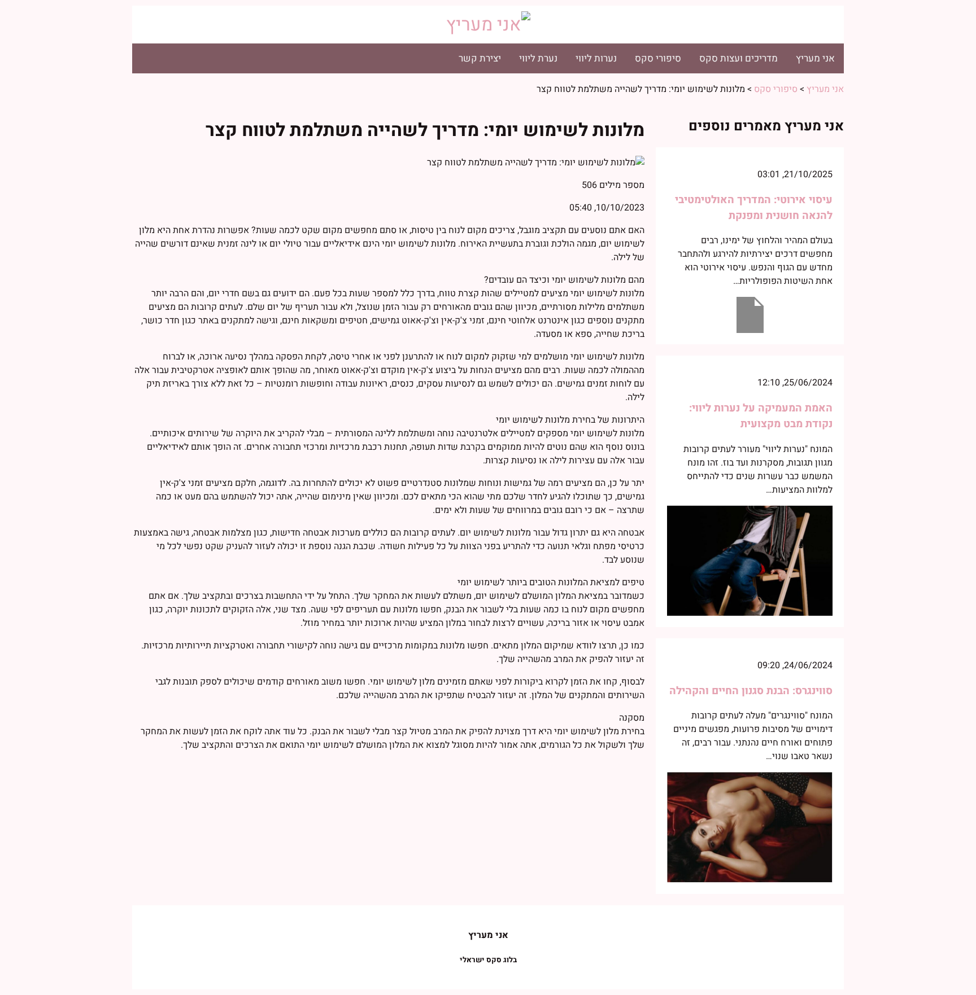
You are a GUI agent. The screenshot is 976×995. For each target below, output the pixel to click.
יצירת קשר (480, 58)
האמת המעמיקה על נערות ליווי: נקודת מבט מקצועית (761, 416)
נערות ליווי (596, 58)
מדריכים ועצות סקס (738, 58)
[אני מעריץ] (488, 24)
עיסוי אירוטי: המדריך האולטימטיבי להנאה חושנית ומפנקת (754, 207)
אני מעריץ (815, 58)
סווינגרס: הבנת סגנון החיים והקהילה (751, 691)
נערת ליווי (538, 58)
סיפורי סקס (658, 58)
